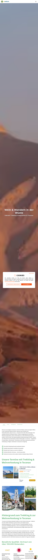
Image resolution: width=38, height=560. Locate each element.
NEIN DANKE (31, 273)
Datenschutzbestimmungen (10, 281)
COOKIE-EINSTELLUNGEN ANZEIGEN (13, 284)
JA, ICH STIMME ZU (26, 284)
